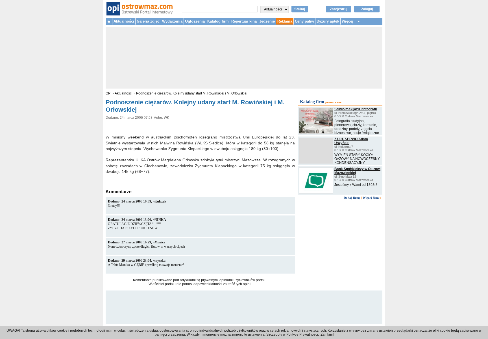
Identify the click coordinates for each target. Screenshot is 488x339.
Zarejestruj (338, 9)
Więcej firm (371, 197)
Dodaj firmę (352, 197)
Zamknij (327, 334)
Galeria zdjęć (148, 21)
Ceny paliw (304, 21)
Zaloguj (367, 9)
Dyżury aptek (328, 21)
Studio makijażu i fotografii (355, 109)
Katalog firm (218, 21)
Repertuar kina (244, 21)
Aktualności (124, 21)
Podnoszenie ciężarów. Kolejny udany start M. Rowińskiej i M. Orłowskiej (191, 93)
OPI (108, 93)
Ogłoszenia (195, 21)
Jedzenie (267, 21)
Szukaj (299, 9)
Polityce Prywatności (302, 334)
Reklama (284, 21)
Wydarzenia (172, 21)
